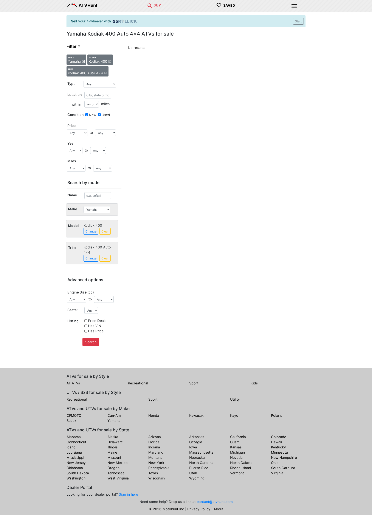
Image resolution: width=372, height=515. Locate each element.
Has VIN (94, 326)
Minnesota (279, 452)
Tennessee (115, 473)
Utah (193, 473)
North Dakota (241, 462)
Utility (235, 399)
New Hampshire (284, 457)
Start (298, 21)
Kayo (234, 415)
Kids (254, 383)
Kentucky (278, 447)
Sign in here (128, 494)
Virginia (277, 473)
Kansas (236, 447)
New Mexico (117, 462)
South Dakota (78, 473)
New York (156, 462)
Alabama (74, 437)
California (238, 437)
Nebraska (197, 457)
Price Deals (97, 320)
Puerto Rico (198, 468)
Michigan (237, 452)
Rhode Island (240, 468)
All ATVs (73, 383)
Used (106, 115)
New (92, 115)
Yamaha (113, 420)
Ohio (275, 462)
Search (90, 342)
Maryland (155, 452)
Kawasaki (197, 415)
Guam (235, 442)
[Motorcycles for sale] (149, 5)
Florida (154, 442)
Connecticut (76, 442)
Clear (105, 231)
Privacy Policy (198, 509)
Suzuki (72, 420)
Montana (155, 457)
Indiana (154, 447)
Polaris (276, 415)
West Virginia (118, 478)
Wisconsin (156, 478)
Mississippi (75, 457)
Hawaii (276, 442)
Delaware (115, 442)
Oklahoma (75, 468)
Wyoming (197, 478)
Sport (193, 383)
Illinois (112, 447)
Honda (153, 415)
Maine (112, 452)
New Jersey (76, 462)
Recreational (138, 383)
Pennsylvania (158, 468)
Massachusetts (201, 452)
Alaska (112, 437)
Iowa (193, 447)
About (218, 509)
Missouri (114, 457)
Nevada (236, 457)
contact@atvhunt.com (215, 501)
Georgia (195, 442)
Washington (76, 478)
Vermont (237, 473)
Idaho (71, 447)
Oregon (113, 468)
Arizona (154, 437)
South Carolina (283, 468)
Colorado (278, 437)
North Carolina (201, 462)
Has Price (96, 331)
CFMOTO (74, 415)
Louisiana (74, 452)
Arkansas (196, 437)
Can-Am (114, 415)
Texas (153, 473)
